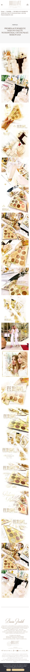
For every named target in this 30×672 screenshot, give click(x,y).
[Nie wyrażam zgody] (28, 667)
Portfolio (9, 11)
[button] (27, 4)
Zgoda (8, 669)
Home (2, 11)
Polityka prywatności (18, 669)
